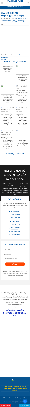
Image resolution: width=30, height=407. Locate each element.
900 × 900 (19, 18)
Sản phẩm (19, 397)
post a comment (21, 54)
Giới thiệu (14, 397)
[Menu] (2, 3)
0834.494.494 (6, 405)
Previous (4, 57)
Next (3, 59)
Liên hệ (20, 398)
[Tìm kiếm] (28, 2)
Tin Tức (15, 398)
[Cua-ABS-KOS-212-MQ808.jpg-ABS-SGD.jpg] (15, 37)
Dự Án (24, 397)
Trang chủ (8, 397)
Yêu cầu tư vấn (25, 405)
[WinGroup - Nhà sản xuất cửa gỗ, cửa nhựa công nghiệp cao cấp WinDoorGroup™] (15, 3)
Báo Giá (11, 398)
